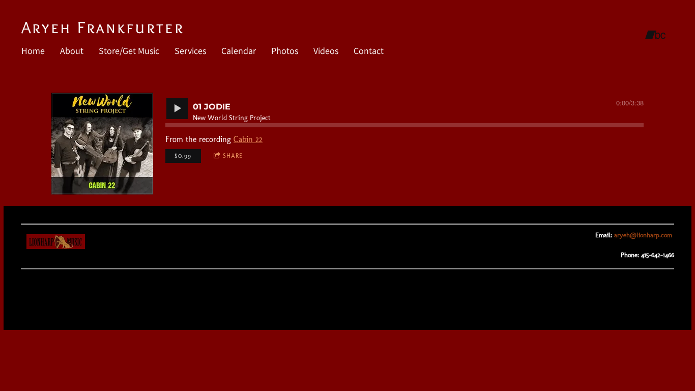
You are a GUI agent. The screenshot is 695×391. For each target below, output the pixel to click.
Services (190, 51)
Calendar (238, 51)
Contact (369, 51)
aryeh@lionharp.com (643, 235)
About (71, 51)
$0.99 (183, 155)
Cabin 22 (248, 139)
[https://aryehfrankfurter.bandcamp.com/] (655, 35)
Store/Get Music (129, 51)
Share (233, 155)
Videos (325, 51)
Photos (284, 51)
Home (33, 51)
